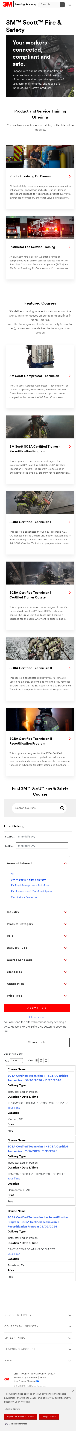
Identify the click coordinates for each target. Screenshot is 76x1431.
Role (10, 936)
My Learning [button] (15, 1338)
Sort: (7, 1061)
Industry (13, 912)
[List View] (36, 1060)
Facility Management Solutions (30, 885)
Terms (43, 1377)
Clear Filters (36, 1017)
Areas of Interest (19, 863)
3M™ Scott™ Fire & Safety (28, 879)
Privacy (25, 1374)
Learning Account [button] (20, 1349)
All (12, 873)
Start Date (10, 837)
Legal (16, 1374)
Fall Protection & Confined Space (31, 891)
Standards (14, 972)
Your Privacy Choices (24, 1381)
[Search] (62, 4)
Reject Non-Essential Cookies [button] (20, 1417)
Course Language (20, 960)
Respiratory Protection (24, 897)
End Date (9, 846)
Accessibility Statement (25, 1377)
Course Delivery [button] (18, 1315)
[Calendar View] (46, 1060)
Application (15, 984)
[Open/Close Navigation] (69, 4)
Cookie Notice (12, 1409)
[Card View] (41, 1060)
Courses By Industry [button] (21, 1326)
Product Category (20, 924)
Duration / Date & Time (23, 1097)
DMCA (51, 1374)
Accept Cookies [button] (49, 1417)
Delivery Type (17, 948)
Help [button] (8, 1360)
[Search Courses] (62, 809)
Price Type (14, 996)
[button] (16, 1424)
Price (11, 1124)
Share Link (36, 1042)
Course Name (16, 1069)
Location (13, 1113)
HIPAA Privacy (38, 1374)
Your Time (14, 1108)
